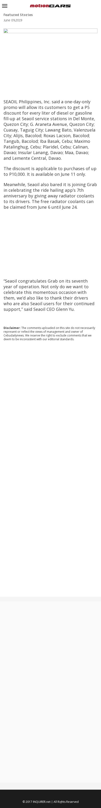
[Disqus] (50, 408)
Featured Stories (18, 15)
